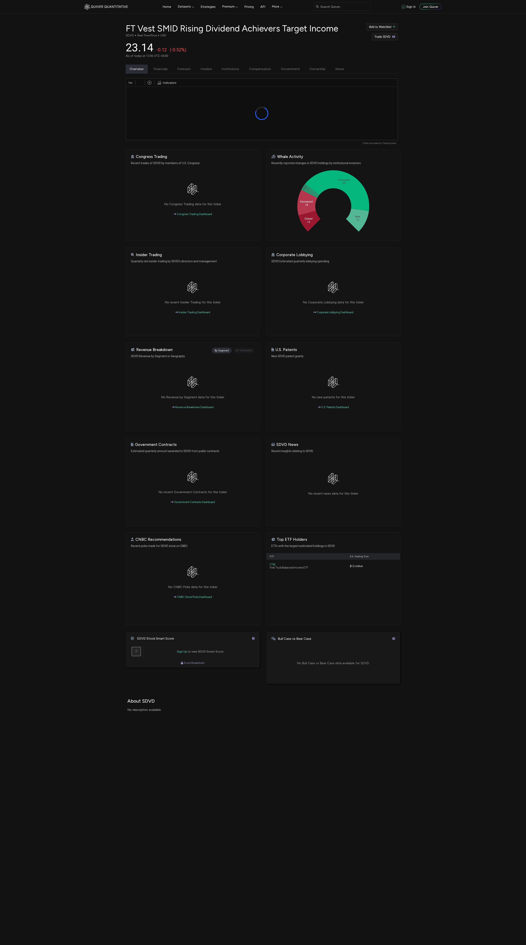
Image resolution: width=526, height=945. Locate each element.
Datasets (184, 6)
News (339, 69)
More (275, 6)
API (262, 7)
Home (167, 7)
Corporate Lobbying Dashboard (334, 312)
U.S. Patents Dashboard (335, 407)
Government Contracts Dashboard (194, 502)
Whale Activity (290, 157)
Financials (160, 69)
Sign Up (182, 651)
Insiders (206, 69)
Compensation (260, 69)
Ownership (317, 69)
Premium (228, 6)
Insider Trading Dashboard (194, 312)
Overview (137, 69)
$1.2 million (356, 566)
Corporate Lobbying (294, 255)
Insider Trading (149, 255)
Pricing (249, 7)
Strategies (208, 7)
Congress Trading (151, 157)
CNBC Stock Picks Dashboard (194, 597)
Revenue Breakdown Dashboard (194, 407)
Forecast (184, 69)
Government (290, 69)
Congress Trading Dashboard (194, 214)
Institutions (230, 69)
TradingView (389, 143)
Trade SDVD (382, 37)
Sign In (411, 7)
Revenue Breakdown (154, 350)
